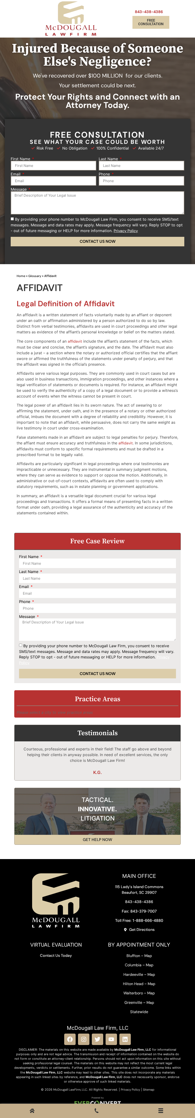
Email (16, 174)
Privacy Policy (130, 1090)
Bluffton (133, 955)
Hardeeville (133, 974)
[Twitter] (97, 1039)
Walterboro (133, 993)
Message (19, 189)
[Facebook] (70, 1039)
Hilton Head (133, 983)
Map (148, 955)
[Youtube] (111, 1039)
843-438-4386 (149, 11)
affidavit (75, 341)
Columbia (133, 964)
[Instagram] (83, 1039)
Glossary (34, 276)
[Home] (32, 1111)
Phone (105, 174)
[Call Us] (96, 1111)
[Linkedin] (125, 1039)
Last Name (109, 159)
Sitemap (148, 1090)
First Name (21, 159)
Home (21, 276)
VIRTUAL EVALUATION (56, 944)
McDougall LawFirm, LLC (70, 1090)
